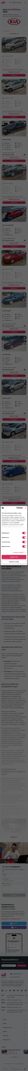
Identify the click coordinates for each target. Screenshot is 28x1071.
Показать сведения (18, 552)
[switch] (24, 537)
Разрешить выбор (14, 561)
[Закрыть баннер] (25, 507)
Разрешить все (14, 557)
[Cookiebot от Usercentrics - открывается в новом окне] (17, 508)
